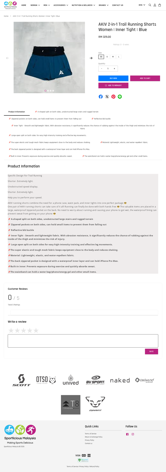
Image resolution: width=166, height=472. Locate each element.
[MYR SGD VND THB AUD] (141, 5)
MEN (45, 5)
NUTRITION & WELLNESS (82, 5)
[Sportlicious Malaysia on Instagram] (133, 435)
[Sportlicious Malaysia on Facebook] (127, 435)
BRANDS (102, 5)
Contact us (88, 443)
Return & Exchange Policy (93, 437)
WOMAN (34, 5)
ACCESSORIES (59, 5)
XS (101, 57)
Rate (152, 351)
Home (6, 16)
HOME (23, 5)
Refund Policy (94, 467)
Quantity (101, 63)
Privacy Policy (89, 440)
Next (91, 58)
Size (100, 53)
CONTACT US (117, 5)
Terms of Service (90, 434)
